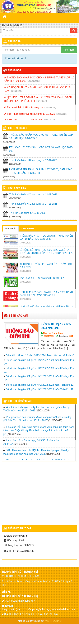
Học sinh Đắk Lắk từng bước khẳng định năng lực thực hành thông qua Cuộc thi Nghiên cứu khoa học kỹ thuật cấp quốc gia (38, 430)
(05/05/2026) (16, 91)
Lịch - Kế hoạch (17, 128)
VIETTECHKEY (54, 620)
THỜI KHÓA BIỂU (17, 188)
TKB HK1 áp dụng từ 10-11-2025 (27, 212)
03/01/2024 (49, 336)
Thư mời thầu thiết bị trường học (25, 107)
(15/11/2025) (50, 107)
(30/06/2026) (34, 81)
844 (71, 336)
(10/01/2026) (25, 282)
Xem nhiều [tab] (27, 228)
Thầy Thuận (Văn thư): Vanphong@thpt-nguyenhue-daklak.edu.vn (38, 609)
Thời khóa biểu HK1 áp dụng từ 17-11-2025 (30, 113)
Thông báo (14, 70)
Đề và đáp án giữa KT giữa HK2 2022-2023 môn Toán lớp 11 (39, 389)
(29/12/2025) (42, 101)
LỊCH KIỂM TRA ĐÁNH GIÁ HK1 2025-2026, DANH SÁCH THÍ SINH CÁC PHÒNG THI (41, 171)
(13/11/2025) (61, 114)
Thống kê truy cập (19, 528)
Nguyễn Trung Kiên (53, 333)
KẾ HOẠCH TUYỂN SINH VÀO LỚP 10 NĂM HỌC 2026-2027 (41, 149)
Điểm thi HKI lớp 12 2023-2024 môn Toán (56, 326)
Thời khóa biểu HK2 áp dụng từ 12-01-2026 (33, 160)
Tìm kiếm (69, 49)
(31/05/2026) (25, 257)
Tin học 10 (14, 41)
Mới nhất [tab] (10, 228)
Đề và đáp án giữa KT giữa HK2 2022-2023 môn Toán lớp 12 (39, 384)
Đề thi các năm (18, 315)
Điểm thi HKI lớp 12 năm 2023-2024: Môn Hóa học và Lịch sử (40, 355)
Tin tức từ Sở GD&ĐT (20, 401)
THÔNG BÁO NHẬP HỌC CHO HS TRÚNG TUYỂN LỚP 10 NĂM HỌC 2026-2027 (41, 136)
